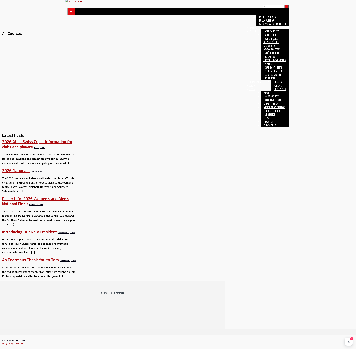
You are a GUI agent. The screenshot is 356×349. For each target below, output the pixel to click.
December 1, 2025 (68, 260)
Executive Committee (275, 100)
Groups (278, 82)
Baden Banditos (271, 31)
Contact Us (270, 125)
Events (252, 17)
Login (252, 89)
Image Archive (271, 96)
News (266, 93)
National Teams (257, 27)
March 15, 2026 (36, 204)
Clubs (252, 31)
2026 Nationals (16, 170)
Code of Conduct (273, 111)
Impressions (270, 114)
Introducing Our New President (30, 232)
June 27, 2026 (36, 171)
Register (268, 121)
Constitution (271, 103)
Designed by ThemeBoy (12, 343)
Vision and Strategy (274, 107)
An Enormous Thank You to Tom (31, 260)
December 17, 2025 (66, 232)
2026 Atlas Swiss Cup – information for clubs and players (37, 144)
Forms (267, 118)
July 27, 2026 (39, 147)
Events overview (267, 17)
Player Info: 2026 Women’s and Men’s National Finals (35, 201)
